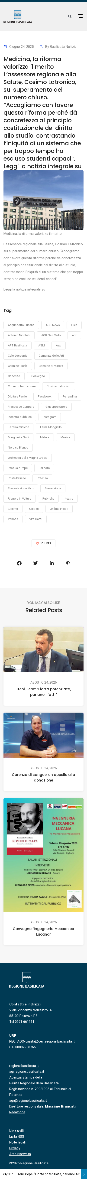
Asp (58, 345)
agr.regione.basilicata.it (26, 1071)
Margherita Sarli (18, 437)
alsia (74, 325)
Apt (74, 335)
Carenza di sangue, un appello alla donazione (43, 777)
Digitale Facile (17, 396)
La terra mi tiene (18, 427)
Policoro (44, 468)
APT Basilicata (17, 345)
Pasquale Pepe (18, 468)
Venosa (13, 519)
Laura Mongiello (51, 427)
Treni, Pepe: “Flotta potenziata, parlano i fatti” (43, 692)
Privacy (14, 1148)
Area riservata (20, 1154)
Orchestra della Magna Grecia (27, 457)
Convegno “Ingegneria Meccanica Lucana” (43, 931)
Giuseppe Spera (56, 406)
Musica (65, 437)
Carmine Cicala (18, 366)
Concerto (14, 376)
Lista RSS (16, 1136)
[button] (80, 16)
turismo (13, 508)
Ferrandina (70, 396)
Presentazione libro (21, 488)
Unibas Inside (59, 508)
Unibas (34, 508)
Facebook (45, 396)
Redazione (17, 1112)
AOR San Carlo (51, 335)
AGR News (53, 325)
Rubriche (48, 498)
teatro (69, 498)
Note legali (17, 1142)
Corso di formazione (21, 386)
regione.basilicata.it (24, 1066)
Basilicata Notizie (63, 47)
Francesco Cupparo (21, 406)
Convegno (38, 376)
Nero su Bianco (18, 447)
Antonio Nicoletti (19, 335)
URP (12, 1036)
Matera (44, 437)
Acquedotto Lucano (21, 325)
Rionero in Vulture (19, 498)
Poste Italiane (17, 478)
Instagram (49, 417)
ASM (41, 345)
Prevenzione (53, 488)
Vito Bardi (35, 519)
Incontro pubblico (20, 417)
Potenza (42, 478)
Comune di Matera (51, 366)
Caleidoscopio (18, 355)
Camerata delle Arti (51, 355)
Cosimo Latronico (59, 386)
